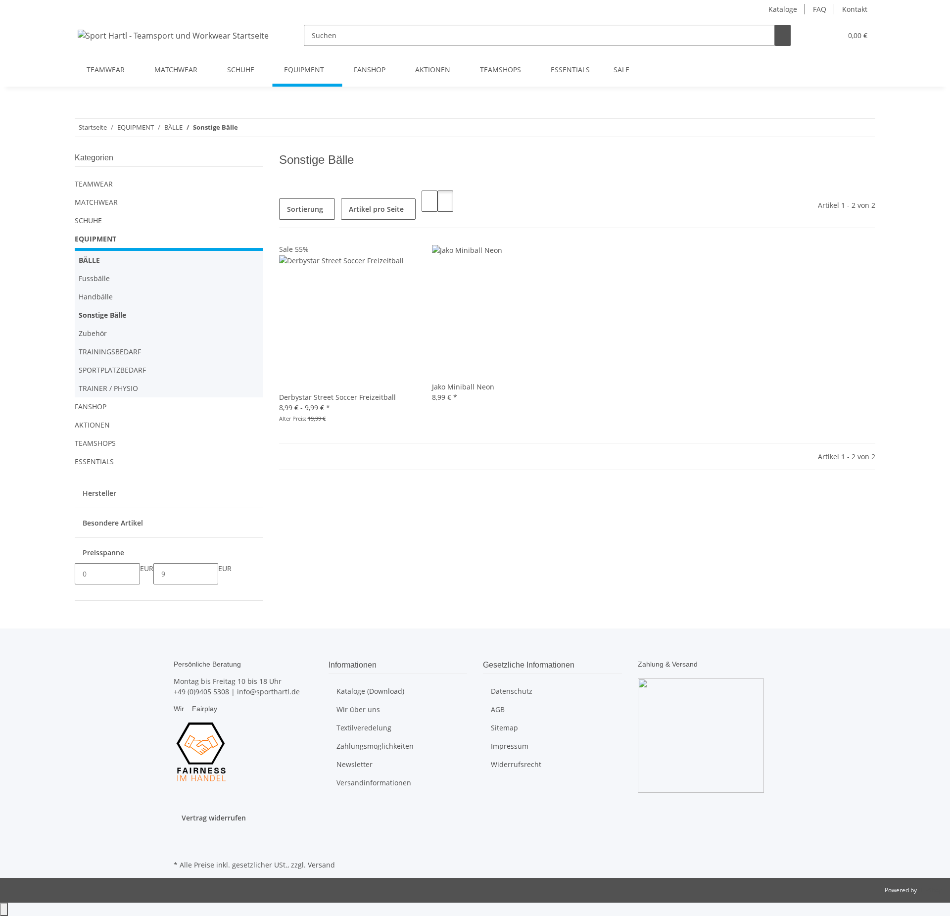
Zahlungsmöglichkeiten (375, 746)
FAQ (819, 9)
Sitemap (504, 727)
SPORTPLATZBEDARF (112, 370)
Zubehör (93, 333)
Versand (321, 864)
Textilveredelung (363, 727)
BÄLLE (89, 260)
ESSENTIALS (94, 461)
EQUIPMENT (95, 238)
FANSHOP (90, 406)
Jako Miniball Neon (463, 386)
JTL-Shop (930, 890)
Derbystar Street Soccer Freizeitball (337, 397)
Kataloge (782, 9)
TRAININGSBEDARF (110, 351)
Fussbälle (94, 278)
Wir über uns (358, 709)
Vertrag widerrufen (214, 817)
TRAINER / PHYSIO (108, 388)
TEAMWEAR (94, 184)
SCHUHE (88, 220)
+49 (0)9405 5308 (201, 691)
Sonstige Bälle (102, 315)
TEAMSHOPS (95, 443)
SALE (621, 69)
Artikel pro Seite (376, 209)
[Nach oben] (4, 909)
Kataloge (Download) (370, 691)
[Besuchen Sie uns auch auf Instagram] (182, 846)
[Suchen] (783, 35)
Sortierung (305, 209)
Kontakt (854, 9)
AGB (498, 709)
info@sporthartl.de (268, 691)
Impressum (509, 746)
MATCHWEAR (96, 202)
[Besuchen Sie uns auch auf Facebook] (182, 834)
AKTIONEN (92, 425)
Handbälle (96, 296)
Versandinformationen (373, 782)
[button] (814, 35)
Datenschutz (511, 691)
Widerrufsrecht (516, 764)
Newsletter (354, 764)
